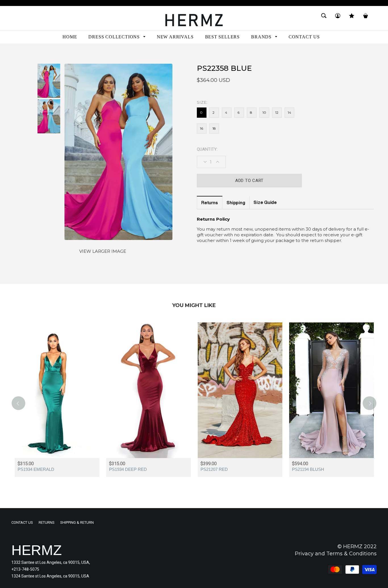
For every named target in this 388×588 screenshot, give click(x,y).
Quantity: (207, 149)
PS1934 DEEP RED (128, 469)
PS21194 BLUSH (308, 469)
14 (289, 112)
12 (276, 112)
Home (16, 53)
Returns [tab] (209, 203)
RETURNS (47, 522)
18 (214, 128)
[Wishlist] (351, 18)
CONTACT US (22, 522)
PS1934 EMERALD (36, 469)
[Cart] (365, 18)
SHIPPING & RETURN (77, 522)
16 (201, 128)
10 (264, 112)
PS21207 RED (214, 469)
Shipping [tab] (236, 203)
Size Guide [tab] (265, 203)
